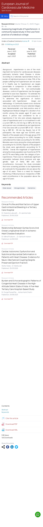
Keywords (5, 412)
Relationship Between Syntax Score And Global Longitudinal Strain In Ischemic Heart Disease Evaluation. (20, 230)
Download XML (12, 430)
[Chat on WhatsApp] (38, 514)
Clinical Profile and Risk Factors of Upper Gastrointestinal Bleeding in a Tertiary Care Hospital (20, 207)
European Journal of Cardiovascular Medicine (18, 5)
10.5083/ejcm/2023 (12, 44)
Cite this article (12, 418)
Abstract (5, 410)
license (25, 41)
